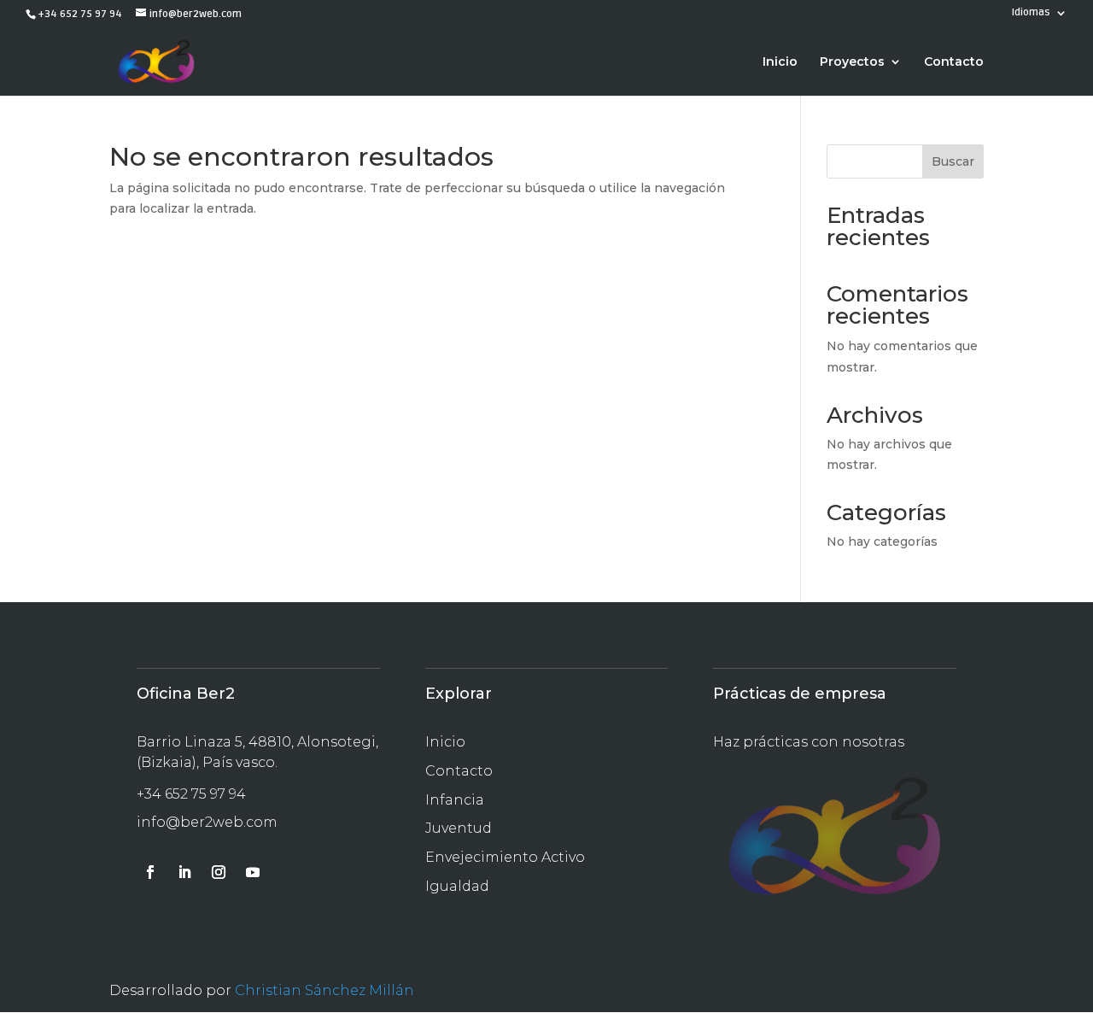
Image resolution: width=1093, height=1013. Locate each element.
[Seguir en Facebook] (150, 872)
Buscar (953, 161)
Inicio (780, 62)
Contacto (954, 62)
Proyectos (852, 62)
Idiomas (1031, 13)
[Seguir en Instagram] (218, 872)
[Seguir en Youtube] (252, 872)
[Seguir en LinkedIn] (184, 872)
